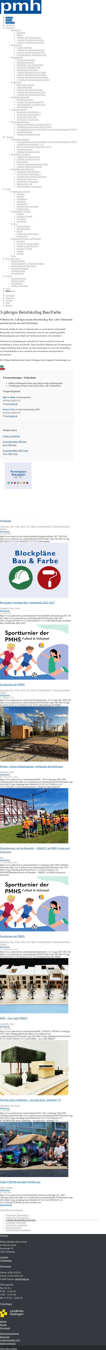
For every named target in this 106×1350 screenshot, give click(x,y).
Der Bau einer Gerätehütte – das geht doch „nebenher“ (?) (30, 1100)
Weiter (9, 1205)
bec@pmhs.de (11, 404)
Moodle (3, 1325)
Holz (23, 526)
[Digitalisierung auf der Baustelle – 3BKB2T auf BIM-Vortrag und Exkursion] (34, 842)
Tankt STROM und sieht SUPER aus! (20, 1181)
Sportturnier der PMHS (12, 684)
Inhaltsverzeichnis (8, 1343)
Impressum (5, 1337)
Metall (33, 526)
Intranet (3, 1321)
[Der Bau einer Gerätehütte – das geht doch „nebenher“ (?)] (34, 1094)
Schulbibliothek (44, 526)
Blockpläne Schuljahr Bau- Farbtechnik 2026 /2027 (27, 602)
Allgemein (4, 526)
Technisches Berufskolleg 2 (18, 1217)
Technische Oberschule (16, 1222)
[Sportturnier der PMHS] (34, 679)
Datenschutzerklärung (9, 1333)
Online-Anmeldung (11, 436)
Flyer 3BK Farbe (10, 454)
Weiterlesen (5, 531)
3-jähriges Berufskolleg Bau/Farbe (20, 1220)
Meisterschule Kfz (13, 1227)
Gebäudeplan (6, 1260)
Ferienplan (5, 520)
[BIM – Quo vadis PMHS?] (34, 1012)
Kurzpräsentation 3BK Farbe (15, 450)
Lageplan (4, 1257)
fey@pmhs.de (11, 416)
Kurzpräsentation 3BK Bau (15, 442)
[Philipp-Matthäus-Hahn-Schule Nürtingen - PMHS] (20, 13)
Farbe (17, 526)
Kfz (28, 526)
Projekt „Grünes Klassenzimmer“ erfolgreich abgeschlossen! (31, 766)
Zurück (3, 1205)
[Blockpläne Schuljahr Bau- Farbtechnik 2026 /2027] (34, 597)
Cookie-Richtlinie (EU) (10, 1340)
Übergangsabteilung (61, 526)
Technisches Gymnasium (16, 1225)
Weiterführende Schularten (11, 1210)
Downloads (5, 1328)
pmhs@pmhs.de (22, 1279)
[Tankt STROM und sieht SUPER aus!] (34, 1176)
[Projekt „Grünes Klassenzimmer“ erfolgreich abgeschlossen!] (34, 761)
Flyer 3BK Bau (9, 445)
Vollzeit (3, 529)
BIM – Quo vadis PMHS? (14, 1018)
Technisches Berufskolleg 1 (18, 1215)
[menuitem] (53, 18)
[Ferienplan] (19, 515)
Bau (12, 526)
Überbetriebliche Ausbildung (18, 1230)
